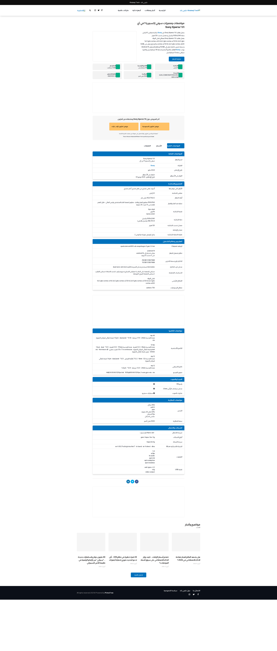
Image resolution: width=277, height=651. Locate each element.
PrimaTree (109, 593)
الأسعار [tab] (159, 146)
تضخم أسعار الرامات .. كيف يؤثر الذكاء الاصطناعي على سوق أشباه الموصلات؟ (155, 560)
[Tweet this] (132, 481)
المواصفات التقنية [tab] (173, 146)
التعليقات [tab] (147, 146)
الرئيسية (162, 10)
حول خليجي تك (185, 591)
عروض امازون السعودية (150, 126)
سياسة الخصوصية (170, 591)
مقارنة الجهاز (176, 59)
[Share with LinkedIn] (128, 481)
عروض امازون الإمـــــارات (120, 126)
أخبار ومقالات (150, 10)
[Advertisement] (138, 97)
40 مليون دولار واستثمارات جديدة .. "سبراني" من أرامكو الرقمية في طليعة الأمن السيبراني (91, 560)
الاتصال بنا (196, 591)
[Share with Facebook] (136, 481)
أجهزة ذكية (136, 10)
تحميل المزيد (138, 575)
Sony (160, 32)
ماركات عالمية (123, 10)
